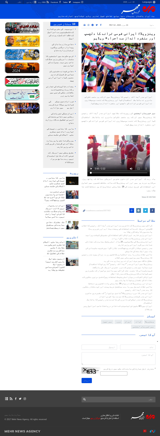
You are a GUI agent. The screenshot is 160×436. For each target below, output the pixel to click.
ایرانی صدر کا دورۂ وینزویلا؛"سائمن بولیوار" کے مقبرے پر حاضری (118, 293)
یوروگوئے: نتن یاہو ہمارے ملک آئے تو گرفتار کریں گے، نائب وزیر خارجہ (59, 144)
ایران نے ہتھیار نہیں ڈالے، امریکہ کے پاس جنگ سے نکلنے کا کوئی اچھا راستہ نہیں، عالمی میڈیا (54, 211)
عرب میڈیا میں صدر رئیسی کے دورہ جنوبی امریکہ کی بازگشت (122, 267)
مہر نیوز (107, 322)
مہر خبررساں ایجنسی (143, 327)
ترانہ (138, 322)
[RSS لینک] (11, 398)
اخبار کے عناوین (65, 16)
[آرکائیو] (6, 398)
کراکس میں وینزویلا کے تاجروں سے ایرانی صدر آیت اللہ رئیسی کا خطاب (117, 226)
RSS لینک (42, 2)
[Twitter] (20, 398)
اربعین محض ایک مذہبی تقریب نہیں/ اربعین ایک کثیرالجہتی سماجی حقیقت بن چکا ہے (55, 264)
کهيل (102, 16)
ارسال (87, 380)
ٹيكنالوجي (79, 16)
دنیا (122, 16)
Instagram (77, 2)
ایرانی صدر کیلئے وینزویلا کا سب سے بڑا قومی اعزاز (125, 296)
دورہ (118, 322)
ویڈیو (88, 16)
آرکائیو (29, 2)
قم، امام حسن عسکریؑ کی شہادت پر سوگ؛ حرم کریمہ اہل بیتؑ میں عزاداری (61, 104)
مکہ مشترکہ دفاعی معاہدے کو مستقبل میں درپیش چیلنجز (55, 225)
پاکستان (140, 16)
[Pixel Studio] (143, 431)
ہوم (153, 16)
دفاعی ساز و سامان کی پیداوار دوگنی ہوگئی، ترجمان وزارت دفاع (62, 47)
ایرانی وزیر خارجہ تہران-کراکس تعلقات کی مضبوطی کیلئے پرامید (118, 235)
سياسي (116, 16)
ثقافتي (109, 16)
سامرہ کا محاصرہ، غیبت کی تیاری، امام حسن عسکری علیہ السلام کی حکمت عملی (60, 132)
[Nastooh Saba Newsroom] (151, 431)
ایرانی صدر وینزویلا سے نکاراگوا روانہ (131, 238)
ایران (147, 16)
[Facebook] (16, 398)
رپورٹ (74, 173)
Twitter (65, 2)
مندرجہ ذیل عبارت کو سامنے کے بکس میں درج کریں (129, 369)
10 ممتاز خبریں (64, 24)
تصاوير (95, 16)
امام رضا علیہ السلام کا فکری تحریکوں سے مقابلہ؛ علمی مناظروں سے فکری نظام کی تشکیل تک (54, 247)
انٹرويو (72, 237)
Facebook (54, 2)
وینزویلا (149, 322)
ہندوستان (130, 16)
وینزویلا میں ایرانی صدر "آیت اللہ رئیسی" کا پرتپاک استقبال (120, 264)
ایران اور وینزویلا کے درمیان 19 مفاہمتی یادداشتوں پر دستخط (120, 283)
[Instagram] (25, 398)
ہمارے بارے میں (13, 415)
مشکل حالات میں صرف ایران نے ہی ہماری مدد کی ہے (128, 261)
